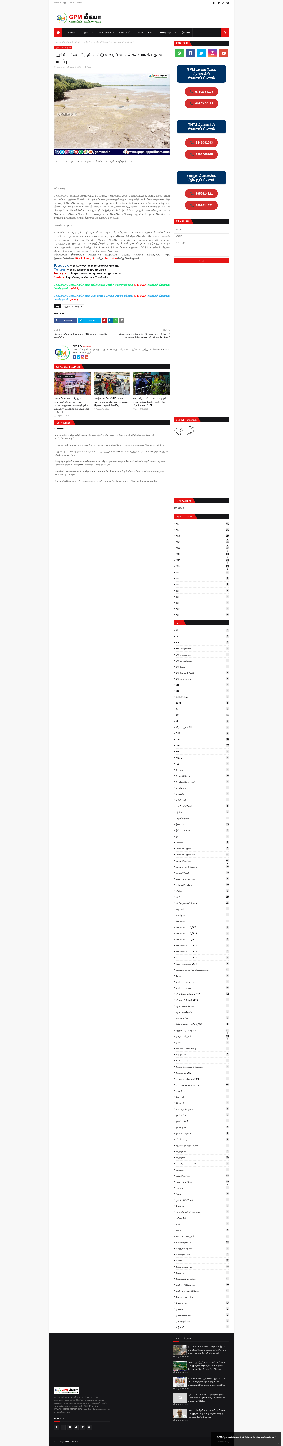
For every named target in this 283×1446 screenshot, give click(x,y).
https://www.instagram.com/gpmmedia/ (96, 273)
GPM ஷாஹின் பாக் (202, 678)
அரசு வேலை (202, 787)
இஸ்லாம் (202, 836)
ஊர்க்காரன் (61, 67)
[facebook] (214, 3)
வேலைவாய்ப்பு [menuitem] (105, 32)
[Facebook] (74, 357)
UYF (202, 751)
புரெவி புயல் (202, 1127)
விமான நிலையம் (202, 1254)
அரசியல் (202, 769)
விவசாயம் (202, 1260)
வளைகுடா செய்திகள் (202, 1236)
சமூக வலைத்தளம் (202, 1012)
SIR (202, 721)
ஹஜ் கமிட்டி (202, 1327)
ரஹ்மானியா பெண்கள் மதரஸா (202, 1212)
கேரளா (202, 975)
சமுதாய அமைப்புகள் (202, 1006)
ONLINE (202, 703)
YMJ (202, 763)
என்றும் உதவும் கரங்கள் (202, 878)
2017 (202, 578)
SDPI (202, 715)
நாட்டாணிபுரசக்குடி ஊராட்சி (202, 1084)
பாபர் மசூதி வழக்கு (202, 1109)
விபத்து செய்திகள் (202, 1248)
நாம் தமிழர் (202, 1090)
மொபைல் (202, 1206)
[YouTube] (86, 357)
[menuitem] (58, 32)
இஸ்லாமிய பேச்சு (202, 830)
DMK (202, 642)
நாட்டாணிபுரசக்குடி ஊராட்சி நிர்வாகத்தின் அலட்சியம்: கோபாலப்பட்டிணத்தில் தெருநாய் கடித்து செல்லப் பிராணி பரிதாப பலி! (207, 1349)
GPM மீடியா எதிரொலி (202, 672)
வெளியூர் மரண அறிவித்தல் (202, 1290)
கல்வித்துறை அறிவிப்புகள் (202, 903)
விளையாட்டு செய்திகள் (202, 1278)
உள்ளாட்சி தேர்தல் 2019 (202, 854)
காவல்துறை (202, 915)
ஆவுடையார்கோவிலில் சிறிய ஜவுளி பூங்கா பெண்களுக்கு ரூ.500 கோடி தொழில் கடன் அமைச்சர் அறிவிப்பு (206, 1397)
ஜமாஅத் (202, 1309)
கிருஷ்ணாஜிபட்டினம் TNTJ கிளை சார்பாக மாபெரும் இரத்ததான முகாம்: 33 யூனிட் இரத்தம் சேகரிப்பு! (111, 401)
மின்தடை (202, 1187)
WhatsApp (202, 757)
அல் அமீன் (202, 794)
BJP (202, 630)
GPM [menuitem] (150, 32)
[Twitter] (78, 357)
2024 (202, 536)
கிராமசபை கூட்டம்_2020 (202, 933)
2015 (202, 590)
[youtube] (227, 3)
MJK (202, 691)
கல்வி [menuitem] (140, 32)
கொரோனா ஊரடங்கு (202, 981)
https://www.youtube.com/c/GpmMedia (87, 277)
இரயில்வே (202, 824)
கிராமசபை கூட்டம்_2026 (202, 963)
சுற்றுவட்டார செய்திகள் (71, 42)
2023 (202, 542)
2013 (202, 602)
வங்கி (202, 1224)
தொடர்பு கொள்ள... (76, 2)
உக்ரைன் (202, 842)
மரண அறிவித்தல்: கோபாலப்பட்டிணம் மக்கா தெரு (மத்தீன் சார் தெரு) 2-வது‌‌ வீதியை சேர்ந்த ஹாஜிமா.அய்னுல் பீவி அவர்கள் (207, 1365)
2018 (202, 572)
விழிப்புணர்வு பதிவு (202, 1266)
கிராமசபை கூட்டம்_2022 (202, 945)
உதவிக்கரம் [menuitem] (124, 32)
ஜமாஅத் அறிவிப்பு (202, 1315)
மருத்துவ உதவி (202, 1151)
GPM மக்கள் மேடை (202, 660)
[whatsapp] (179, 53)
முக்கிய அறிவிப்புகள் (202, 1200)
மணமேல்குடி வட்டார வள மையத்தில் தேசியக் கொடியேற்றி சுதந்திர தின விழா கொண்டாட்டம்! (149, 401)
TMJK (202, 733)
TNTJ (202, 745)
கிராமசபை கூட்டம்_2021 (202, 939)
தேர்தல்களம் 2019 (202, 1072)
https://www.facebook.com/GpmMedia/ (94, 265)
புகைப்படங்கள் (202, 1121)
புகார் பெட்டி (202, 1115)
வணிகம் (202, 1230)
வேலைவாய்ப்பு (202, 1303)
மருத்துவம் (202, 1157)
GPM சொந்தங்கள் (202, 648)
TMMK (202, 739)
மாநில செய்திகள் (202, 1175)
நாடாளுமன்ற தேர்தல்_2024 (202, 1078)
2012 (202, 608)
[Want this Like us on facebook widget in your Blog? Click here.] (278, 1443)
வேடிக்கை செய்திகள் (202, 1296)
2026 (202, 524)
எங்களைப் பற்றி (60, 2)
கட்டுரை (202, 890)
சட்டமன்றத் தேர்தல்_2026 (202, 1000)
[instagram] (223, 3)
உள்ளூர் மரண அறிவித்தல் (202, 866)
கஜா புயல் (202, 909)
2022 (202, 548)
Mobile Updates (202, 697)
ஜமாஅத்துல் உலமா (202, 1321)
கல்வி (202, 897)
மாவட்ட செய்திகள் (202, 1181)
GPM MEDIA (75, 1441)
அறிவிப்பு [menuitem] (87, 32)
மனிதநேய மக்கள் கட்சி (202, 1163)
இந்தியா (202, 812)
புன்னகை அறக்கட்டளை (202, 1133)
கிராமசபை (202, 921)
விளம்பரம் (202, 1272)
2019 (202, 566)
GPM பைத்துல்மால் (202, 654)
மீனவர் (202, 1193)
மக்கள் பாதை (202, 1139)
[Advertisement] (113, 174)
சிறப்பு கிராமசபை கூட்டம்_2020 (202, 1024)
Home (57, 42)
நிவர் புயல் (202, 1097)
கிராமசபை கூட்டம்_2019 (202, 927)
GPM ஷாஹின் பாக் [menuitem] (168, 32)
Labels (179, 623)
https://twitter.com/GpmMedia (86, 269)
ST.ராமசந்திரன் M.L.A (202, 727)
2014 (202, 596)
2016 (202, 584)
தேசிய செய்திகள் (202, 1060)
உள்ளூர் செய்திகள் (202, 860)
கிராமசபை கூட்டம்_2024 (202, 957)
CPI (202, 636)
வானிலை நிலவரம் (202, 1242)
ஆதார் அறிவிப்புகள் (202, 806)
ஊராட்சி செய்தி (202, 872)
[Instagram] (82, 357)
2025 (202, 530)
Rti (202, 709)
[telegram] (63, 1427)
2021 (202, 554)
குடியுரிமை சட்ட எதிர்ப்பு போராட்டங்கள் (202, 969)
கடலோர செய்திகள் (202, 884)
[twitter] (219, 3)
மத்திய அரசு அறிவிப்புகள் (202, 1145)
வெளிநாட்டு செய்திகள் (202, 1284)
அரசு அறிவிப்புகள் (202, 775)
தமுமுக (202, 1042)
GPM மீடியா (202, 666)
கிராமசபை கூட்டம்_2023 (202, 951)
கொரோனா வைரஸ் (202, 987)
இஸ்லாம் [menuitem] (186, 32)
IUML (202, 684)
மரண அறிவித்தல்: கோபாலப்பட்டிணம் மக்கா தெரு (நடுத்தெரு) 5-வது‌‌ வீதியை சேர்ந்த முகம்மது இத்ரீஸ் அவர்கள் (207, 1413)
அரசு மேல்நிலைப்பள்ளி (202, 781)
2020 (202, 560)
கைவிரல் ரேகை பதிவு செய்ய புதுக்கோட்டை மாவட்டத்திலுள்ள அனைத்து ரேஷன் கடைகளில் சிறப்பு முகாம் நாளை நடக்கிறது (207, 1381)
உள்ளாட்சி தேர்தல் (202, 848)
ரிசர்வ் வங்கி (202, 1218)
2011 (202, 614)
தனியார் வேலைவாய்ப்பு (202, 1048)
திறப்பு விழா (202, 1054)
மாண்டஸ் (202, 1169)
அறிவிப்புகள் (202, 800)
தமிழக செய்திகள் (202, 1036)
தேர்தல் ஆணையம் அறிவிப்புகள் (202, 1066)
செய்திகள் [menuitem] (70, 32)
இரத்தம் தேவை (202, 818)
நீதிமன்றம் (202, 1103)
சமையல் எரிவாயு (202, 1018)
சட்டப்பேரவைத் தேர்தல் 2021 (202, 993)
